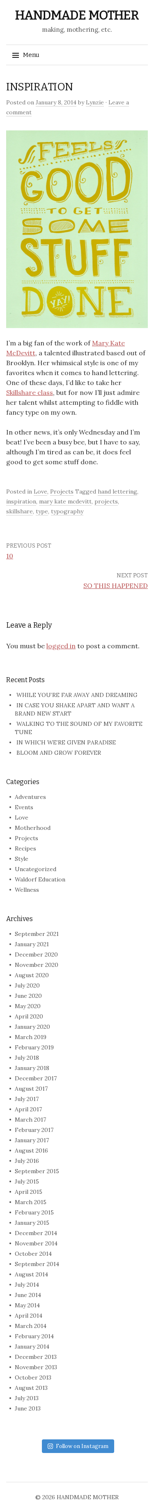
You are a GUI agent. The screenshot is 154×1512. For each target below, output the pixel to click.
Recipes (25, 848)
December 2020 (36, 954)
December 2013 (36, 1357)
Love (40, 491)
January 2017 (32, 1140)
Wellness (27, 889)
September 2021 (37, 934)
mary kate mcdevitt (65, 501)
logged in (61, 646)
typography (67, 511)
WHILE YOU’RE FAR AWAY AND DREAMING (77, 695)
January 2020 (32, 1026)
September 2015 (37, 1171)
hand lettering (117, 491)
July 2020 (27, 985)
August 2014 (31, 1274)
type (42, 511)
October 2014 (33, 1253)
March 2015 (30, 1202)
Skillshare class (29, 392)
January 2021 (32, 944)
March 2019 (30, 1037)
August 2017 (31, 1088)
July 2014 (27, 1284)
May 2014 (27, 1305)
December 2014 (36, 1233)
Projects (62, 491)
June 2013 (28, 1408)
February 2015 (34, 1212)
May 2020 (28, 1006)
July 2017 (27, 1099)
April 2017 (28, 1109)
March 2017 (30, 1119)
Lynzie (95, 102)
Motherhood (33, 828)
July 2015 (27, 1181)
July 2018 (27, 1057)
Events (24, 807)
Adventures (30, 797)
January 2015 (32, 1222)
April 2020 (29, 1016)
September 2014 (37, 1264)
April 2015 (28, 1191)
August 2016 (31, 1150)
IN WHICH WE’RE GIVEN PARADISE (66, 742)
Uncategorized (35, 869)
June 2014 (28, 1295)
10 (9, 556)
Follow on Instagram (82, 1446)
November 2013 (36, 1367)
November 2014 (36, 1243)
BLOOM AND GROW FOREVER (58, 752)
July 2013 (27, 1398)
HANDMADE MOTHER (77, 15)
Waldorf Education (40, 879)
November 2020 (36, 965)
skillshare (19, 511)
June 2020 (28, 995)
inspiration (21, 501)
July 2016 (27, 1161)
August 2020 (32, 975)
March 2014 (30, 1326)
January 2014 (32, 1346)
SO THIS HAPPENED (115, 585)
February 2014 (34, 1336)
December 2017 (36, 1078)
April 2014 (28, 1315)
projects (106, 501)
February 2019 (34, 1047)
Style (21, 858)
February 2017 (34, 1130)
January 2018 (32, 1068)
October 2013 (33, 1377)
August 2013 (31, 1388)
